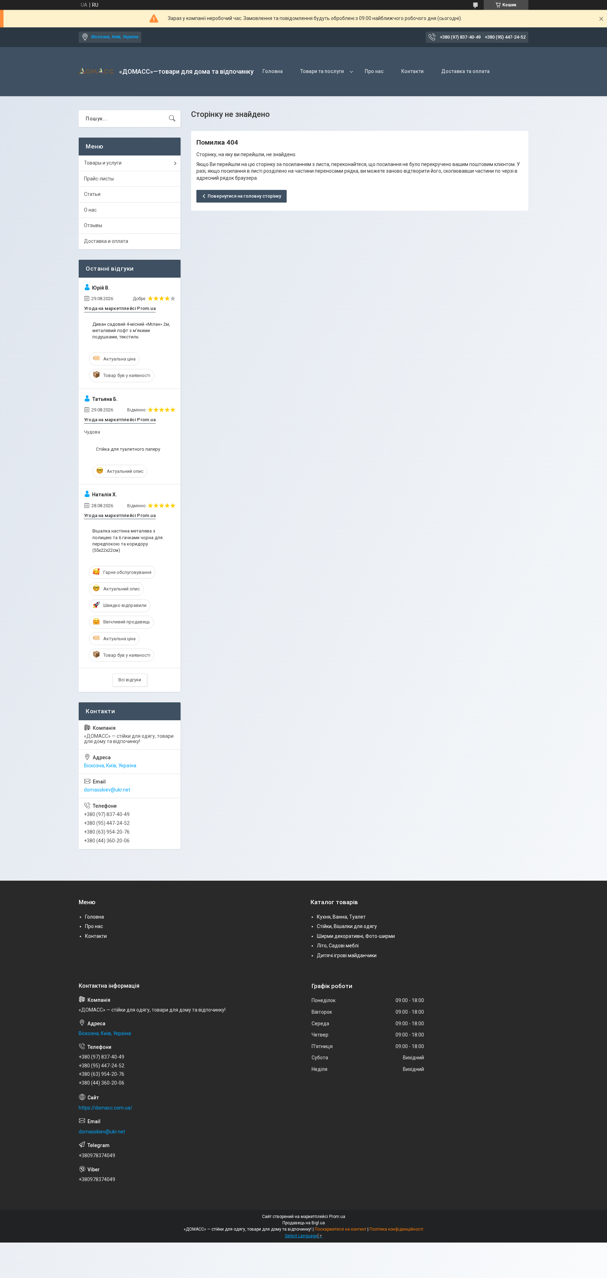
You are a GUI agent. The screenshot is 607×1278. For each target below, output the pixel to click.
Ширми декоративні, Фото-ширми (356, 936)
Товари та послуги (322, 71)
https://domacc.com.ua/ (105, 1108)
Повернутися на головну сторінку (244, 196)
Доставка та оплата (465, 71)
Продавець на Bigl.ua (303, 1222)
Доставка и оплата (106, 241)
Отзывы (93, 225)
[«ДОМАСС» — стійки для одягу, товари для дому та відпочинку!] (96, 71)
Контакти (412, 71)
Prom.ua (337, 1216)
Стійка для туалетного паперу (128, 449)
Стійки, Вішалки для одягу (347, 926)
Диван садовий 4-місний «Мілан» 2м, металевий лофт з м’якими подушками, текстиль (131, 330)
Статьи (92, 194)
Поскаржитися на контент (340, 1229)
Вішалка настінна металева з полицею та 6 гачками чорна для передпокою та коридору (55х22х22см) (127, 540)
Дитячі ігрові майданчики (347, 955)
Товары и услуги (103, 163)
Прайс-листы (99, 178)
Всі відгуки (129, 679)
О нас (90, 210)
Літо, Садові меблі (338, 945)
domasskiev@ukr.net (107, 790)
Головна (272, 71)
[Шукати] (172, 118)
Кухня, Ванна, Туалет (341, 917)
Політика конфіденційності (396, 1229)
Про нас (374, 71)
